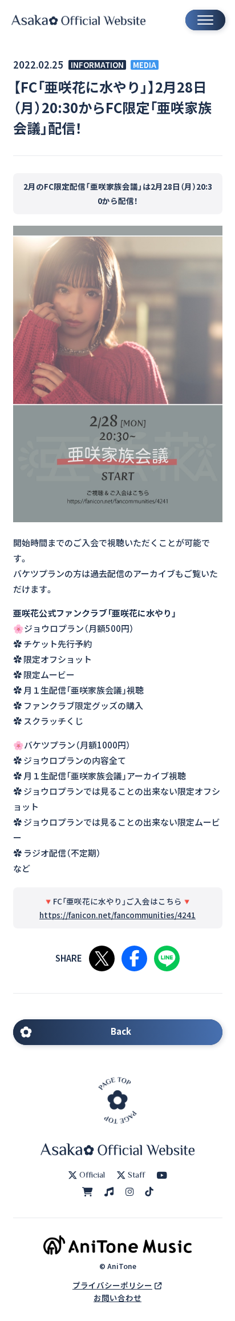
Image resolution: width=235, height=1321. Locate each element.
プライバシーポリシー (112, 1285)
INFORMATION (97, 65)
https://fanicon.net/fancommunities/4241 (117, 914)
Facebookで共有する (134, 958)
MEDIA (144, 65)
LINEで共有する (167, 958)
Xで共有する (102, 958)
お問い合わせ (117, 1297)
